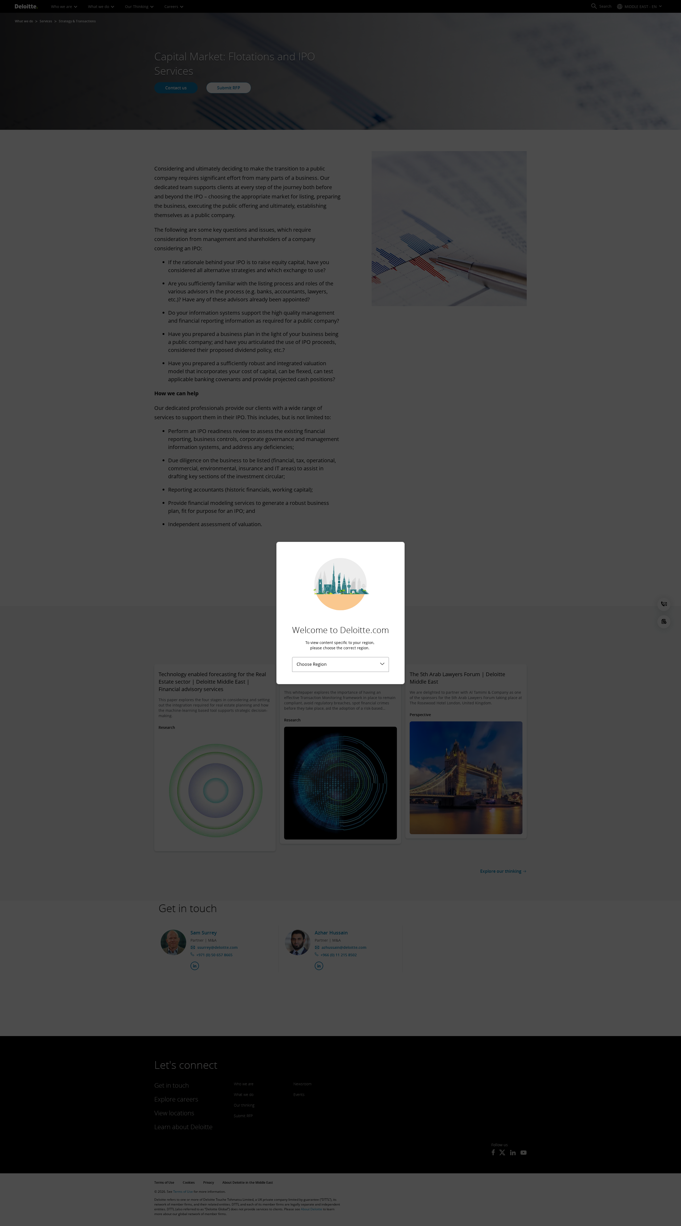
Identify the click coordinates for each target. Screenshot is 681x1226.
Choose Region (312, 664)
